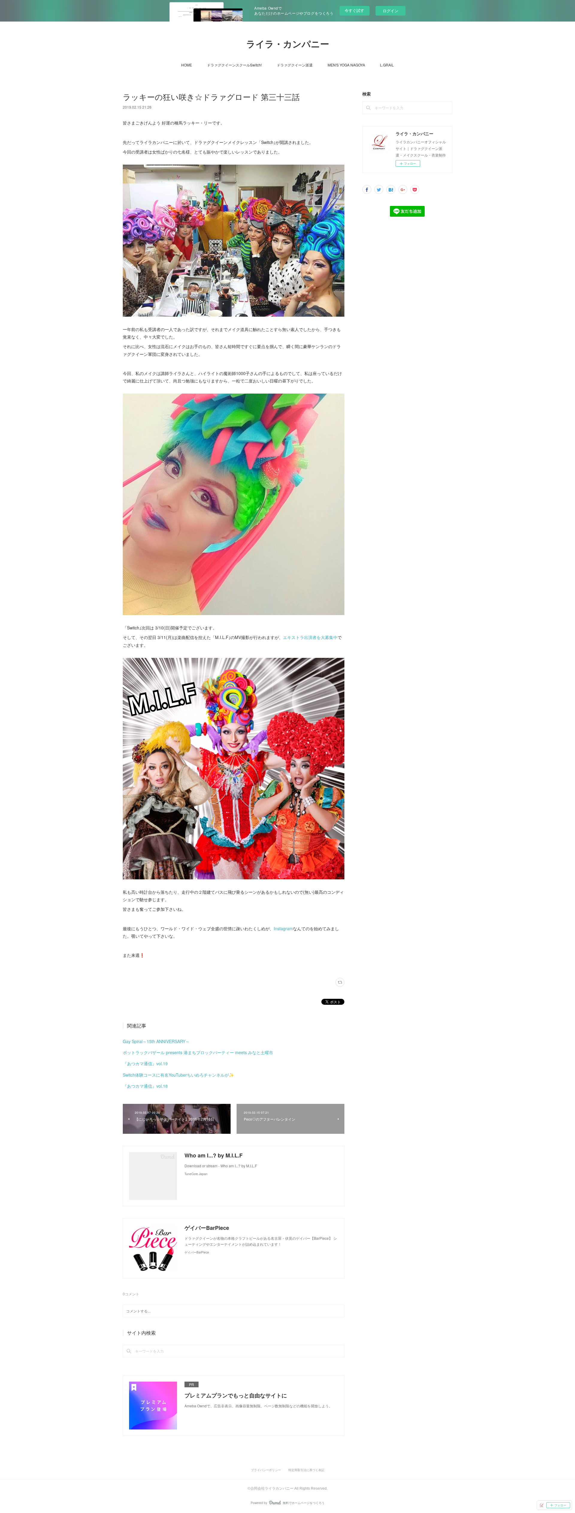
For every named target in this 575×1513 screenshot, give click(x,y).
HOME (186, 64)
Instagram (283, 928)
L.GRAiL (387, 64)
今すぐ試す (354, 10)
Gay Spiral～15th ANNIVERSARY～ (156, 1041)
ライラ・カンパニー (287, 44)
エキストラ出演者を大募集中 (310, 637)
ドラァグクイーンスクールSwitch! (234, 64)
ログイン (390, 10)
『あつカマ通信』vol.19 (145, 1063)
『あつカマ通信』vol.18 (145, 1086)
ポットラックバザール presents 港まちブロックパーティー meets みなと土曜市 (198, 1052)
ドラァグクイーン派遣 (295, 64)
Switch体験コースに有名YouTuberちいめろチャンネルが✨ (178, 1075)
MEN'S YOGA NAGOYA (346, 64)
